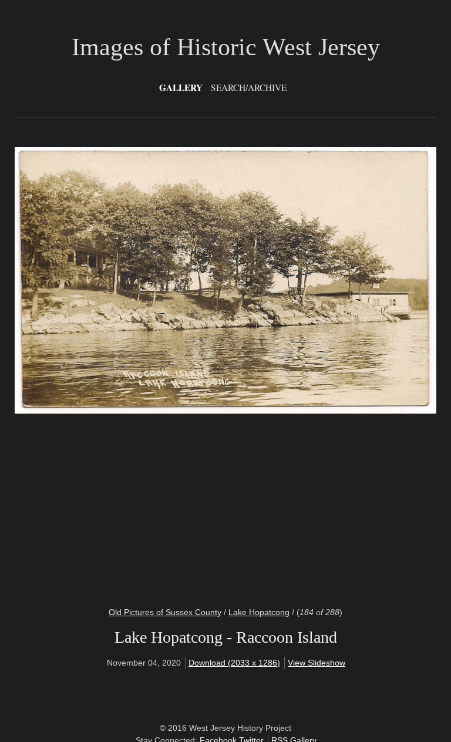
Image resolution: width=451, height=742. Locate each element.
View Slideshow (316, 662)
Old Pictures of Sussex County (165, 612)
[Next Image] (325, 369)
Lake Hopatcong (259, 612)
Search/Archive (249, 87)
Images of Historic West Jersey (226, 47)
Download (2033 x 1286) (234, 662)
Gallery (181, 87)
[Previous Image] (126, 369)
